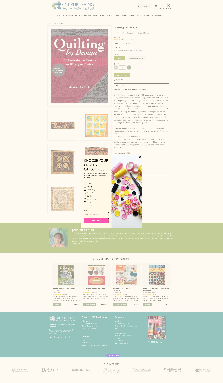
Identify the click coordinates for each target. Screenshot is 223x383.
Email (86, 210)
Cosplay (89, 196)
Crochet (89, 205)
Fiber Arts (90, 193)
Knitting (89, 202)
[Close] (140, 157)
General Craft (91, 199)
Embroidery (91, 190)
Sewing (89, 186)
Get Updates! (96, 220)
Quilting (89, 183)
